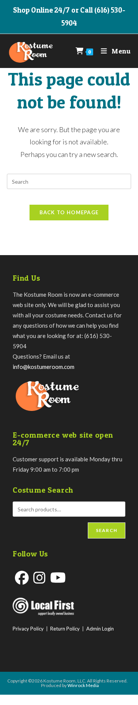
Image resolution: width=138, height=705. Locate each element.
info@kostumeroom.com (43, 366)
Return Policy (65, 629)
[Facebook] (22, 577)
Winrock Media (83, 685)
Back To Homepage (69, 212)
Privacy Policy (28, 629)
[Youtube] (58, 577)
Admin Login (100, 629)
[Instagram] (39, 577)
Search (106, 530)
